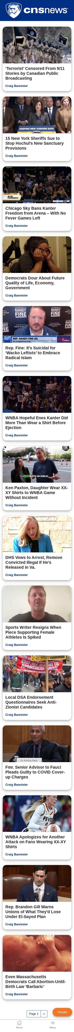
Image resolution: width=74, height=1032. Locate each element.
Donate (62, 1012)
